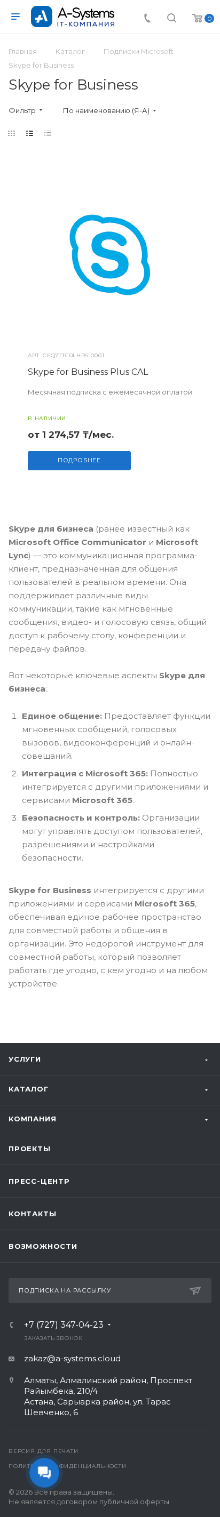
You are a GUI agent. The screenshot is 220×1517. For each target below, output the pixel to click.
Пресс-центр (39, 1181)
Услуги (25, 1059)
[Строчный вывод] (30, 133)
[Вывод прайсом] (48, 133)
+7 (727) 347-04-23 (64, 1325)
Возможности (43, 1246)
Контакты (32, 1213)
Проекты (30, 1148)
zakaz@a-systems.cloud (72, 1358)
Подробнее (79, 460)
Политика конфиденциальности (68, 1466)
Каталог (29, 1089)
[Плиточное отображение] (12, 133)
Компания (32, 1118)
